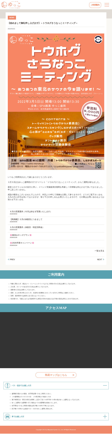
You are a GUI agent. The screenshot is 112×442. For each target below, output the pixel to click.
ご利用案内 (95, 5)
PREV (12, 259)
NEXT (99, 259)
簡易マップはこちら (56, 375)
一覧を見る (99, 251)
